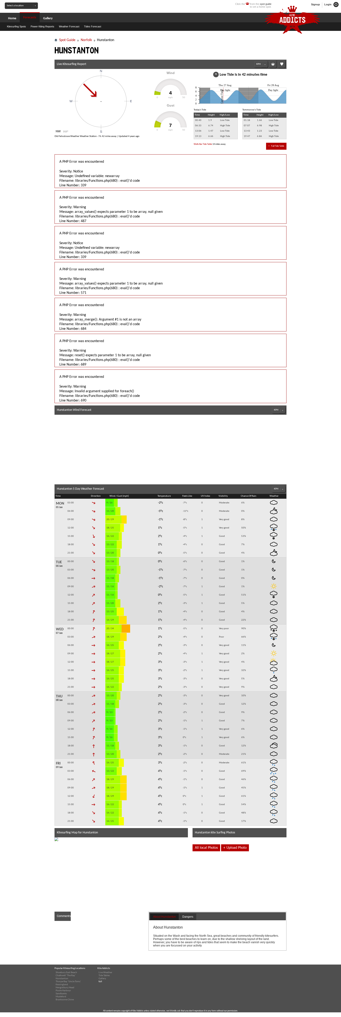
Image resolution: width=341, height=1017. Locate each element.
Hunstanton (62, 978)
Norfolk (86, 40)
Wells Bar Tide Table (203, 144)
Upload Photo (235, 848)
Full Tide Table (276, 146)
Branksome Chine (65, 999)
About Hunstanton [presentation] (164, 916)
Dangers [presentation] (187, 916)
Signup (315, 4)
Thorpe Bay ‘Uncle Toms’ (68, 981)
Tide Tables (104, 975)
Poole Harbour (63, 990)
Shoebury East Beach (66, 972)
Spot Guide (67, 40)
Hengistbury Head (65, 987)
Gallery (48, 18)
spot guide (265, 4)
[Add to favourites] (281, 64)
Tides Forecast (92, 26)
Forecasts (29, 17)
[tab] (164, 916)
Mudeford (61, 996)
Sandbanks (61, 993)
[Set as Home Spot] (273, 64)
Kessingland (62, 984)
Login (328, 4)
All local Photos (206, 848)
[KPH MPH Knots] (261, 64)
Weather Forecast (69, 26)
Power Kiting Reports (42, 26)
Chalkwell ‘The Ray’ (66, 975)
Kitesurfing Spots (16, 26)
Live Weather (105, 972)
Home (12, 18)
